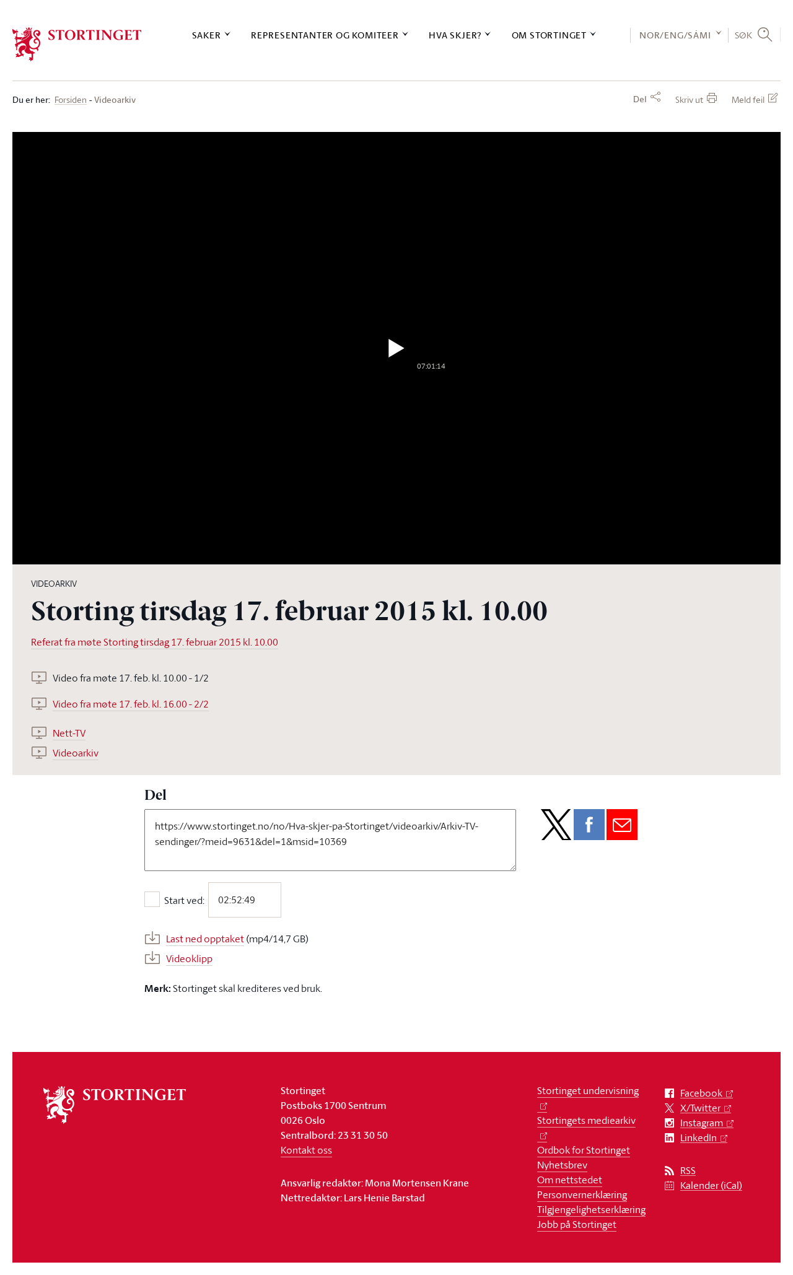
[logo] (77, 44)
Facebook (701, 1093)
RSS (688, 1170)
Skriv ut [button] (689, 99)
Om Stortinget (549, 35)
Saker (206, 35)
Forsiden (71, 100)
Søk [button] (744, 34)
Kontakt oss (306, 1150)
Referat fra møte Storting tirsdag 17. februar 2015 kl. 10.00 (154, 642)
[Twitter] (556, 824)
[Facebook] (589, 824)
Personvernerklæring (582, 1194)
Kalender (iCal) (711, 1185)
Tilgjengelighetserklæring (591, 1209)
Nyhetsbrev (562, 1165)
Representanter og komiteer (325, 35)
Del (640, 99)
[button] (397, 348)
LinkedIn (698, 1138)
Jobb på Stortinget (576, 1224)
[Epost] (622, 824)
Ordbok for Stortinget (583, 1150)
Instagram (701, 1123)
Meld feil (748, 99)
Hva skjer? (455, 35)
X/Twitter (700, 1108)
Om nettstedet (569, 1179)
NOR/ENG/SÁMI (675, 35)
